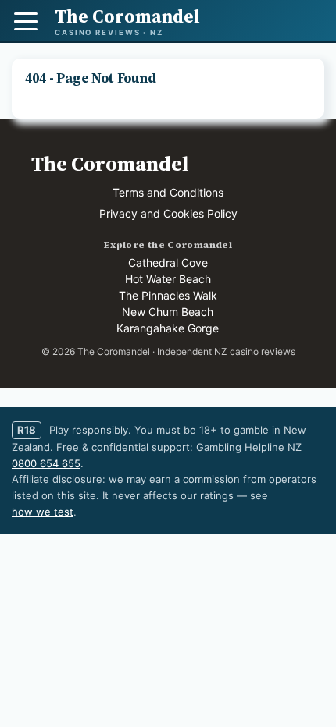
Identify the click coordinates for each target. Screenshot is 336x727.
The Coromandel (109, 164)
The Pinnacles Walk (168, 295)
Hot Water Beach (168, 278)
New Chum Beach (167, 311)
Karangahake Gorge (167, 328)
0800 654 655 (46, 463)
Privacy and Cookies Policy (168, 213)
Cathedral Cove (168, 262)
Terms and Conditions (168, 192)
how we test (42, 511)
